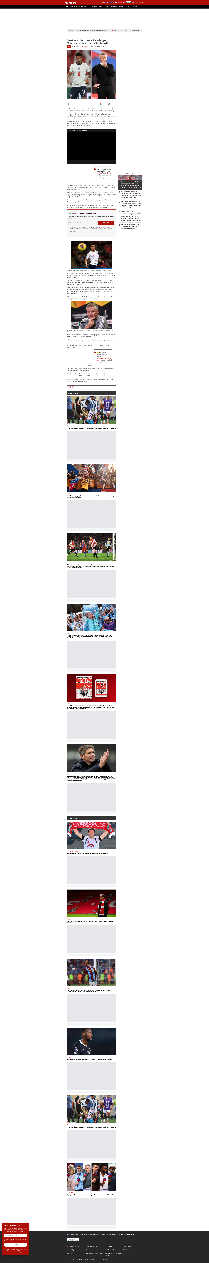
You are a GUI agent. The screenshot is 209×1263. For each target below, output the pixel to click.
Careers (88, 1250)
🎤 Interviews (135, 30)
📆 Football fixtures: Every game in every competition (92, 30)
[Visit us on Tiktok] (124, 2)
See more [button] (89, 182)
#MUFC (99, 173)
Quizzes (121, 7)
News (101, 7)
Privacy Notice (75, 228)
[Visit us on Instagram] (119, 2)
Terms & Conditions (14, 1252)
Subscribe (128, 2)
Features (114, 7)
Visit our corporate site (127, 1234)
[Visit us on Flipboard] (121, 2)
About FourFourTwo (109, 1250)
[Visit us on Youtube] (116, 2)
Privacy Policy (21, 1250)
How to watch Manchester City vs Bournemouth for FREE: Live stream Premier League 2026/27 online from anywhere (131, 204)
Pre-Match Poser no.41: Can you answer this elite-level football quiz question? (130, 226)
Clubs (128, 7)
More (134, 7)
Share (71, 104)
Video (107, 7)
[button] (143, 2)
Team (68, 36)
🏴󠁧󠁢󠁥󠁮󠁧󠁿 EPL (125, 30)
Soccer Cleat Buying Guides (79, 7)
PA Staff (75, 46)
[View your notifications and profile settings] (140, 2)
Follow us (104, 104)
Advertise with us (128, 1250)
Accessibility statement (73, 1250)
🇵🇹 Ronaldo (115, 30)
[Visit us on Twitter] (113, 2)
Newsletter (93, 7)
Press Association (83, 46)
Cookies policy (127, 1246)
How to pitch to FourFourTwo (94, 1253)
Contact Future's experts (92, 1246)
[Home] (67, 7)
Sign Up (15, 1245)
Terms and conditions (73, 1246)
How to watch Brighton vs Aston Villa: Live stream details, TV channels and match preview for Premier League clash (131, 194)
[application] (91, 146)
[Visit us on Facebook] (111, 2)
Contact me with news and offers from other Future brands (16, 1240)
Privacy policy (108, 1246)
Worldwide (70, 1253)
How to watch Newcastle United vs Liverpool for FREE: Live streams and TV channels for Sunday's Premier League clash (131, 184)
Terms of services (89, 227)
